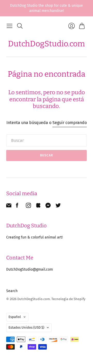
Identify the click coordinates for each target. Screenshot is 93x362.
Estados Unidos (26, 327)
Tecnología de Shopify (68, 299)
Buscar (46, 155)
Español (15, 317)
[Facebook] (17, 206)
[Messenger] (48, 206)
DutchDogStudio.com (46, 43)
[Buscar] (20, 26)
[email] (8, 206)
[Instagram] (28, 206)
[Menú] (9, 25)
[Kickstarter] (38, 206)
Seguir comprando (69, 122)
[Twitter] (58, 206)
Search (12, 291)
